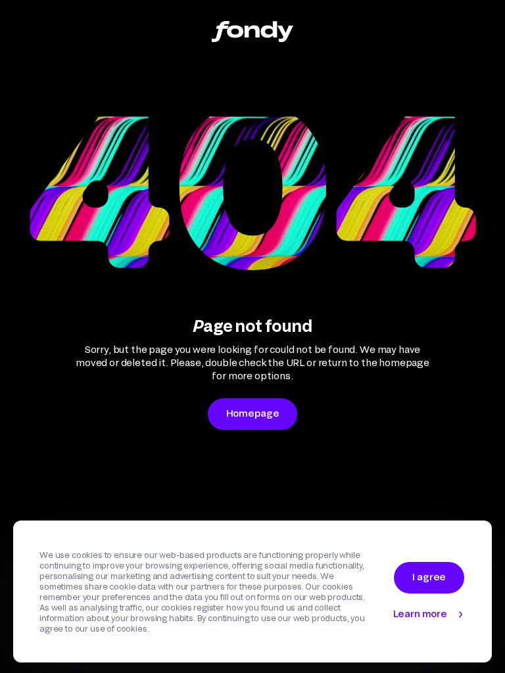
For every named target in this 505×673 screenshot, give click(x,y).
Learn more (420, 613)
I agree (429, 576)
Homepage (252, 413)
